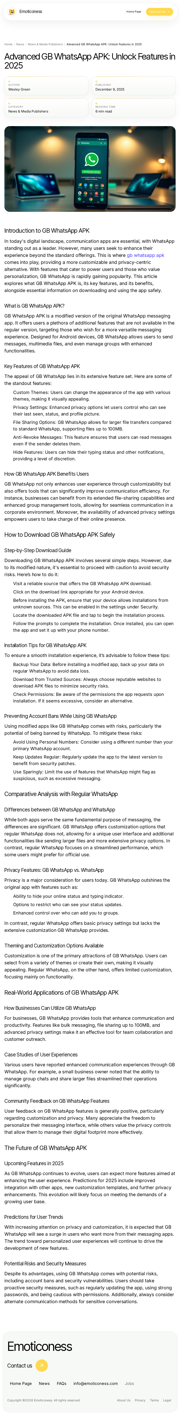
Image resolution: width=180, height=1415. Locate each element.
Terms (154, 1400)
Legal (167, 1400)
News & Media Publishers (45, 44)
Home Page (21, 1383)
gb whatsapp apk (145, 255)
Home (8, 44)
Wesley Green (19, 89)
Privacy (140, 1400)
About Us (123, 1400)
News (20, 44)
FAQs (62, 1383)
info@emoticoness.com (96, 1383)
